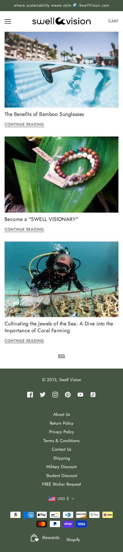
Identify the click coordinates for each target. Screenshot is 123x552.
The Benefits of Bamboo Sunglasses (44, 114)
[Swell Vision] (61, 20)
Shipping (61, 458)
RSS (61, 356)
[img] (30, 394)
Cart (113, 21)
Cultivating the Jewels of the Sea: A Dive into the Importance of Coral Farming (59, 327)
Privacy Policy (61, 432)
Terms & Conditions (61, 441)
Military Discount (61, 467)
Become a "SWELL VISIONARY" (41, 219)
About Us (61, 414)
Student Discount (61, 475)
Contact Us (61, 449)
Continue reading (24, 124)
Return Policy (62, 423)
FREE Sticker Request (61, 484)
